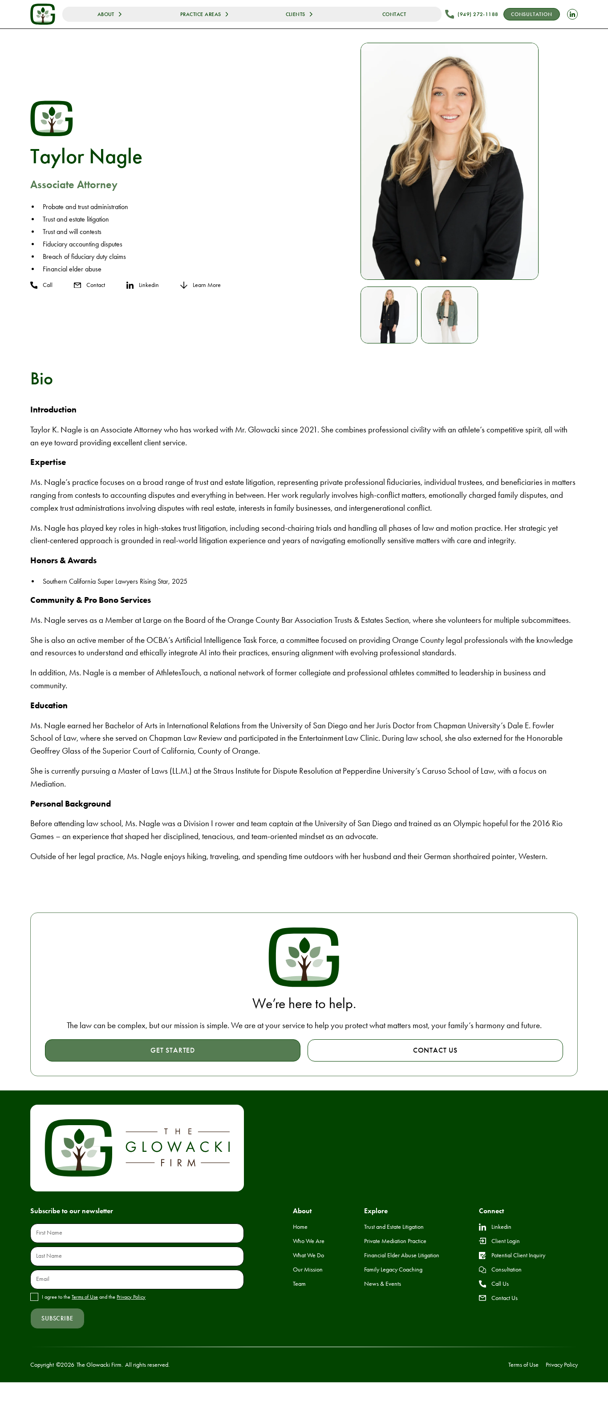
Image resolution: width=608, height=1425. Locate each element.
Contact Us (435, 1050)
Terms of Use (85, 1296)
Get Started (172, 1050)
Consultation (531, 14)
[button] (109, 14)
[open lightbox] (450, 161)
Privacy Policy (131, 1296)
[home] (42, 14)
